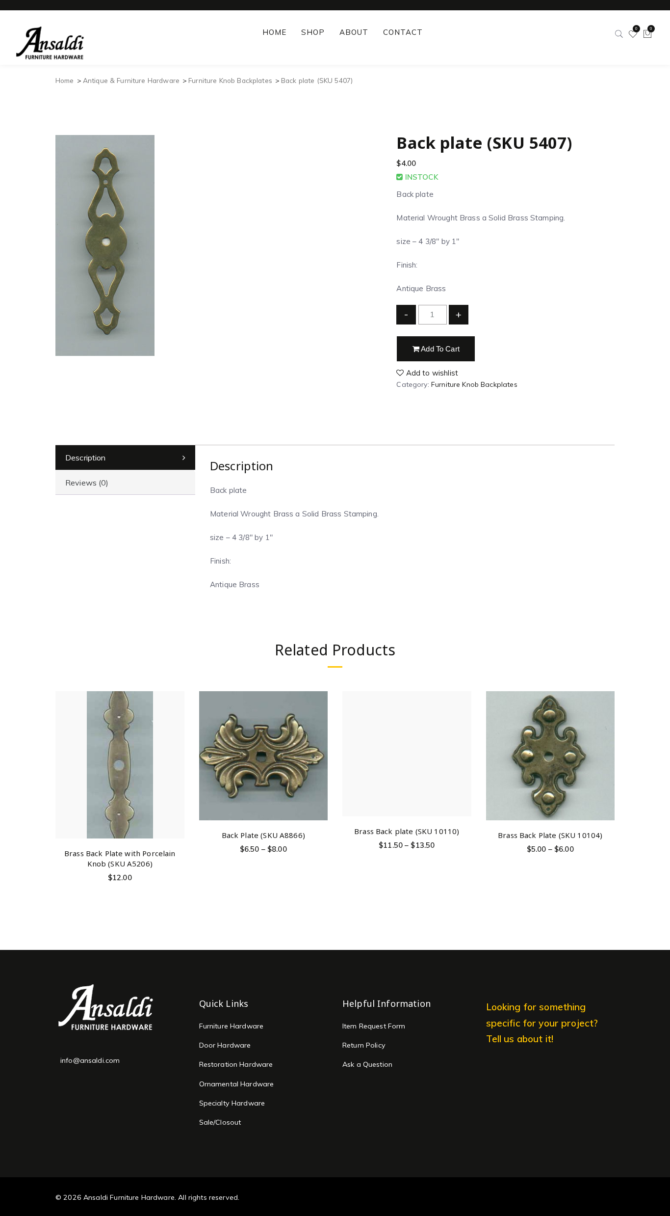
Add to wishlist (431, 373)
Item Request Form (374, 1026)
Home (64, 80)
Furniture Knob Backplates (230, 80)
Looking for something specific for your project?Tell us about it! (542, 1023)
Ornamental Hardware (236, 1084)
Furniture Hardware (231, 1026)
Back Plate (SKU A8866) (263, 835)
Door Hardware (225, 1045)
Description (85, 457)
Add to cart (439, 349)
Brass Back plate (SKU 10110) (406, 831)
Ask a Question (367, 1064)
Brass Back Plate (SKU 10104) (550, 835)
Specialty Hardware (232, 1103)
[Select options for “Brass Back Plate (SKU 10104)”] (605, 724)
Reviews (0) (87, 482)
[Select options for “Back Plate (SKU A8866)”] (319, 724)
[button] (175, 743)
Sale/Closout (220, 1122)
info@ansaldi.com (90, 1060)
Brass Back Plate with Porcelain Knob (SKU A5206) (120, 858)
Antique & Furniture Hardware (131, 80)
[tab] (125, 457)
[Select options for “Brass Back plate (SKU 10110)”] (462, 720)
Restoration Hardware (236, 1064)
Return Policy (364, 1045)
